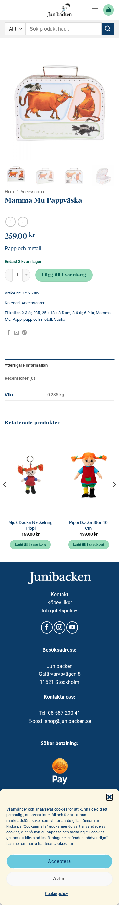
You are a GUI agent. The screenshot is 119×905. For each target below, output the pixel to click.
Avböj (59, 879)
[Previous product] (23, 222)
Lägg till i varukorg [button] (30, 545)
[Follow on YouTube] (72, 627)
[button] (109, 797)
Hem (9, 191)
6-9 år (89, 312)
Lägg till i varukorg (64, 275)
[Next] (104, 105)
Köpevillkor (59, 602)
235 (36, 312)
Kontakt (59, 595)
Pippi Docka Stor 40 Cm (88, 525)
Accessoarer (32, 191)
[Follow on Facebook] (47, 627)
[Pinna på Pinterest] (24, 333)
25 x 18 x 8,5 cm (56, 312)
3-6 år (77, 312)
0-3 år (26, 312)
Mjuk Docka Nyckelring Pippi (30, 525)
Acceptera (59, 861)
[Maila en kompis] (16, 333)
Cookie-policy (56, 893)
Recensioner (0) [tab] (20, 378)
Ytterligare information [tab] (26, 365)
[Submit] (108, 29)
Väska (59, 319)
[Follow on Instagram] (59, 627)
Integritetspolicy (59, 611)
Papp (17, 319)
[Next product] (10, 222)
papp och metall (37, 319)
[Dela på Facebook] (8, 333)
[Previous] (15, 105)
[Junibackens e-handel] (59, 10)
